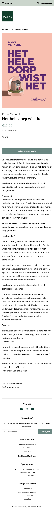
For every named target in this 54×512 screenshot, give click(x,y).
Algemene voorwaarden (27, 492)
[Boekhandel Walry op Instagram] (27, 410)
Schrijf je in (45, 431)
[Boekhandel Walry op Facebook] (21, 410)
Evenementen (27, 496)
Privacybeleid (27, 489)
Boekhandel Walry (34, 507)
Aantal (5, 137)
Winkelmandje (46, 3)
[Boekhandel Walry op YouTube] (32, 410)
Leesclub (27, 499)
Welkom (8, 3)
